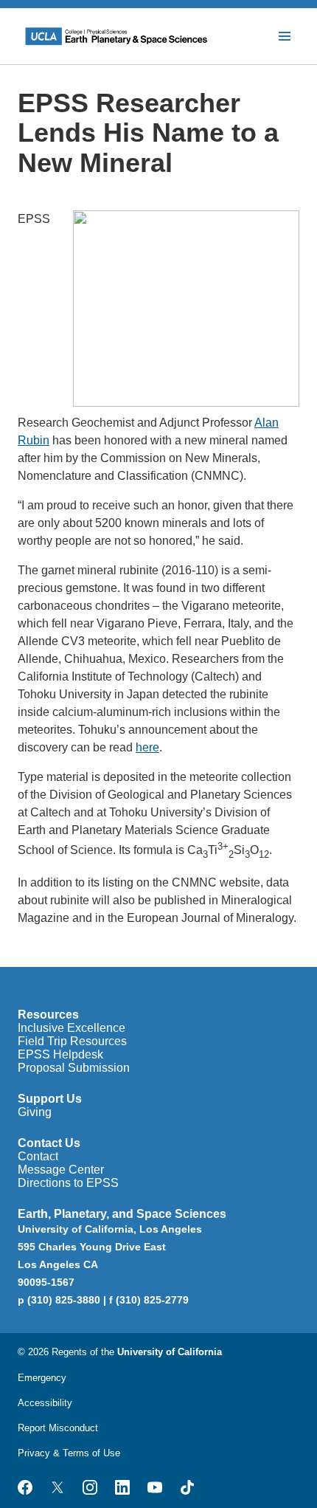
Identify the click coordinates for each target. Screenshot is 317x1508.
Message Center (61, 1169)
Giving (35, 1112)
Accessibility (45, 1402)
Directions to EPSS (68, 1183)
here (147, 747)
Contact (38, 1156)
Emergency (42, 1377)
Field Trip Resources (72, 1041)
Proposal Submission (74, 1067)
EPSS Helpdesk (60, 1054)
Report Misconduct (58, 1427)
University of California (169, 1351)
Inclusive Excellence (71, 1028)
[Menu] (284, 36)
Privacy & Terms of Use (69, 1453)
